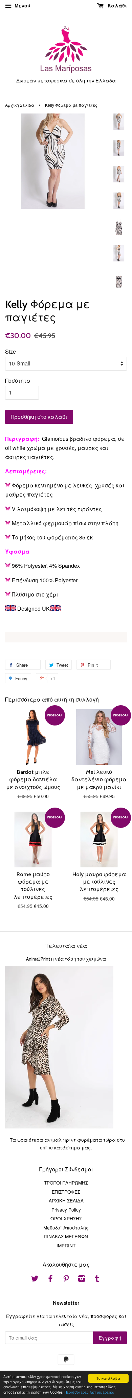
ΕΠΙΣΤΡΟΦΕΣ (66, 1191)
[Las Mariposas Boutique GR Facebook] (50, 1279)
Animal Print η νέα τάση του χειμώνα (66, 959)
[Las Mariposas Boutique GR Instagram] (81, 1279)
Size (10, 351)
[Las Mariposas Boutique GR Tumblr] (97, 1279)
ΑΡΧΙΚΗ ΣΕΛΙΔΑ (66, 1200)
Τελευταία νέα (66, 946)
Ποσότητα (17, 380)
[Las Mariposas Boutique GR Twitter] (35, 1279)
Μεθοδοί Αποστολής (66, 1227)
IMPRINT (66, 1245)
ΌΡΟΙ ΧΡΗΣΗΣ (66, 1218)
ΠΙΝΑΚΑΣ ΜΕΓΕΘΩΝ (66, 1236)
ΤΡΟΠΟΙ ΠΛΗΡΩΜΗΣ (66, 1182)
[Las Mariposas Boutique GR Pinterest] (66, 1279)
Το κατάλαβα (108, 1378)
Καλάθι (116, 5)
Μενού (21, 5)
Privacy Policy (66, 1209)
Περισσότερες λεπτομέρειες (89, 1392)
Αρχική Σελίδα (19, 105)
